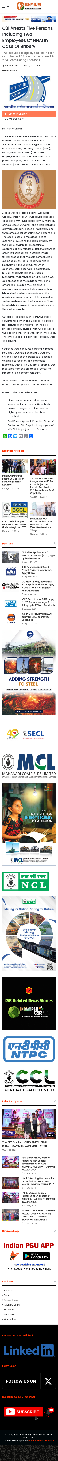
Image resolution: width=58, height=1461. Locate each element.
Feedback (9, 1309)
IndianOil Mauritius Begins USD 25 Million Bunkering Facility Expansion (13, 480)
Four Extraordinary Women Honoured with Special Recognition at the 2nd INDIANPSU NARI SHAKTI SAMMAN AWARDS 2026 (38, 1163)
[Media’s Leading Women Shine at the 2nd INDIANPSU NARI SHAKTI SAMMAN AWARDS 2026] (10, 1183)
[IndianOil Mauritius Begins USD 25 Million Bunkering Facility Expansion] (15, 466)
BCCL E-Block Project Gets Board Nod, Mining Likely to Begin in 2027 (14, 524)
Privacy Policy (11, 1300)
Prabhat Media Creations (41, 1440)
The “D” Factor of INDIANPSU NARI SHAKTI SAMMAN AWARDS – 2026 (24, 1144)
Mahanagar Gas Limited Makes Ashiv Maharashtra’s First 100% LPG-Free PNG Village (41, 524)
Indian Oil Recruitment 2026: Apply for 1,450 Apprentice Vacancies (37, 616)
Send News (10, 1314)
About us (8, 1290)
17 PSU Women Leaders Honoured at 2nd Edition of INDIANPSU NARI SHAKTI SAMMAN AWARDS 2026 (38, 1197)
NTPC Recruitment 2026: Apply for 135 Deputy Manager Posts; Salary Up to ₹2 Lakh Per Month (38, 602)
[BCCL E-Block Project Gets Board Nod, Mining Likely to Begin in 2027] (15, 510)
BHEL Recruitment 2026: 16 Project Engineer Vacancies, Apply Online (37, 570)
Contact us (10, 1319)
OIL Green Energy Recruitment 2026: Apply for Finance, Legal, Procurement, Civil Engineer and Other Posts (38, 586)
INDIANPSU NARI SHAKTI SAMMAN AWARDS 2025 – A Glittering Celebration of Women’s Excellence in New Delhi (38, 1215)
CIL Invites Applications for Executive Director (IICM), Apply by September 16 (39, 555)
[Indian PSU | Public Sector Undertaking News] (29, 6)
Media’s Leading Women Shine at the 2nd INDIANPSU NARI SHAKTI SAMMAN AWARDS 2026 (38, 1181)
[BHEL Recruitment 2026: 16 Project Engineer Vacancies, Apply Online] (10, 571)
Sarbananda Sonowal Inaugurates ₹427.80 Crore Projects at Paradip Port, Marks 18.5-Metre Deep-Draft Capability (42, 486)
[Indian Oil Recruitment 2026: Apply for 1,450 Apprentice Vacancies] (10, 618)
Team (7, 1295)
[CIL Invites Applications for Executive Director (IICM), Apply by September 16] (10, 557)
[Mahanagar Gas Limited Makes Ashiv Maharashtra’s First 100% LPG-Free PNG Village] (43, 509)
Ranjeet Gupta (11, 65)
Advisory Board (12, 1304)
